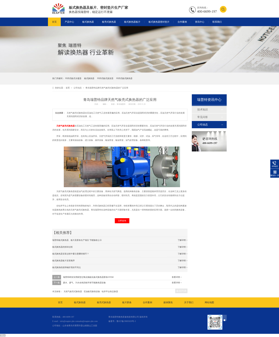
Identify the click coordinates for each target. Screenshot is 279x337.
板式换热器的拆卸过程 (62, 247)
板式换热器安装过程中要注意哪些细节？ (70, 254)
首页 (54, 22)
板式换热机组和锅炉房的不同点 (66, 267)
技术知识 (202, 109)
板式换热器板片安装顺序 (63, 261)
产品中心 (69, 22)
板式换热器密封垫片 (159, 22)
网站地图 (209, 302)
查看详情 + (177, 277)
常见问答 (202, 117)
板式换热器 (88, 22)
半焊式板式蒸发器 (105, 78)
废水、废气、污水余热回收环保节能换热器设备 (84, 283)
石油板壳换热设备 (92, 291)
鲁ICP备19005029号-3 (126, 321)
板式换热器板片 (132, 22)
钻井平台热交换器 (110, 291)
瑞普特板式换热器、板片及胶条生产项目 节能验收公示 (77, 240)
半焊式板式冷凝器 (73, 78)
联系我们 (217, 22)
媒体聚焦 (168, 302)
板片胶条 (127, 302)
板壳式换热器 (109, 22)
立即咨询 (122, 221)
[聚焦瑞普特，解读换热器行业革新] (139, 72)
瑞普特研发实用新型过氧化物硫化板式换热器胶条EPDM (88, 277)
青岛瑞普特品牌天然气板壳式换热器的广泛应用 (106, 88)
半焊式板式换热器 (124, 78)
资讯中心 (199, 22)
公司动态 (78, 88)
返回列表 (181, 290)
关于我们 (188, 302)
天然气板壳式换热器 (65, 126)
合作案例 (182, 22)
